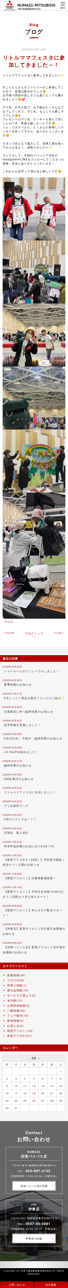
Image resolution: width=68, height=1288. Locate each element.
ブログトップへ (34, 634)
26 (34, 1100)
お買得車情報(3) (18, 1005)
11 (25, 1086)
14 (52, 1086)
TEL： (34, 1171)
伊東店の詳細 (34, 1238)
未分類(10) (14, 1000)
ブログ (8, 622)
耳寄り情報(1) (17, 985)
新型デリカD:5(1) (19, 1036)
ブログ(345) (15, 980)
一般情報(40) (16, 1011)
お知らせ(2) (15, 1026)
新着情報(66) (16, 975)
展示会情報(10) (17, 990)
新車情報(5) (15, 1021)
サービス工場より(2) (21, 995)
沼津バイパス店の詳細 (34, 1186)
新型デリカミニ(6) (20, 1031)
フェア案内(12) (17, 1015)
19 (34, 1093)
